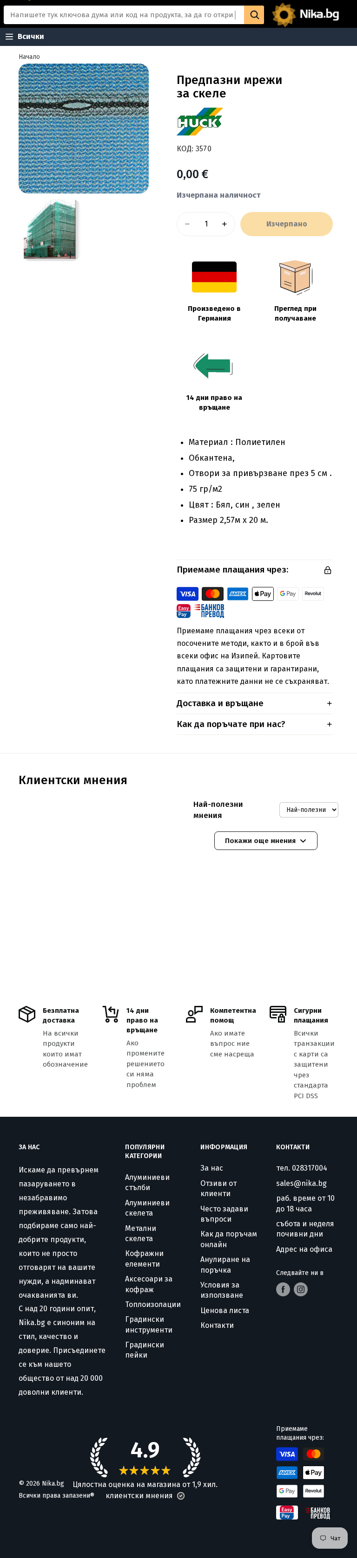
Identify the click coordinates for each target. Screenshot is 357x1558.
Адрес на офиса (304, 1249)
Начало (29, 57)
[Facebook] (283, 1289)
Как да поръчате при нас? (231, 724)
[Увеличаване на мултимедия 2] (50, 230)
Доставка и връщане (220, 703)
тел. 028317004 (301, 1168)
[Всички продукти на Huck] (202, 121)
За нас (211, 1168)
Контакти (217, 1325)
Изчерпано (286, 223)
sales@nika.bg (301, 1183)
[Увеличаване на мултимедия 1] (84, 128)
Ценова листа (224, 1310)
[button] (181, 1496)
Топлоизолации (153, 1304)
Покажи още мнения (260, 841)
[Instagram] (301, 1289)
